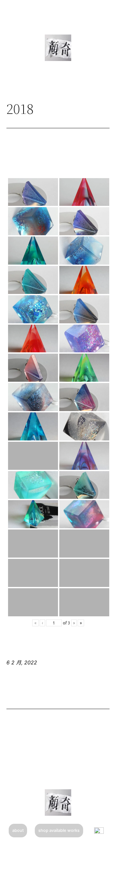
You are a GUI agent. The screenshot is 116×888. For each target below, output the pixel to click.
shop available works (59, 830)
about (18, 830)
